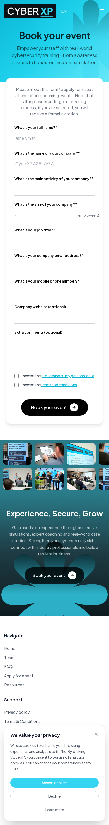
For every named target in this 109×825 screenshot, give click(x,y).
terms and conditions (59, 384)
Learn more (54, 809)
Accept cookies (54, 782)
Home (9, 648)
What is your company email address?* (48, 255)
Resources (14, 684)
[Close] (96, 734)
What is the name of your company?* (47, 153)
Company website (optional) (40, 306)
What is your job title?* (34, 230)
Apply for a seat (18, 675)
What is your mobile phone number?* (47, 281)
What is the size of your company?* (45, 204)
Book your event (49, 407)
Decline (54, 796)
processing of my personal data (67, 375)
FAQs (9, 666)
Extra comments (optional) (38, 332)
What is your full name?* (35, 127)
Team (9, 657)
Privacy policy (17, 712)
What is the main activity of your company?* (54, 178)
